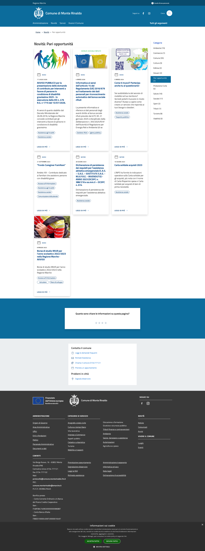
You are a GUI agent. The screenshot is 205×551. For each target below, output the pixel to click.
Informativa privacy (111, 466)
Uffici (35, 431)
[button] (102, 546)
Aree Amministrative (41, 427)
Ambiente (107, 433)
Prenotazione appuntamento (79, 462)
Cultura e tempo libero (77, 427)
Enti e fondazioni (39, 435)
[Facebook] (142, 13)
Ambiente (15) (159, 48)
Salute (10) (157, 93)
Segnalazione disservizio (77, 466)
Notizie (83, 157)
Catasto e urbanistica (76, 442)
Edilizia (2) (157, 68)
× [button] (202, 525)
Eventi (140, 447)
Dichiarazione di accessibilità (114, 475)
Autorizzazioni (108, 442)
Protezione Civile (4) (160, 87)
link (125, 536)
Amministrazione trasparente (115, 462)
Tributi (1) (157, 108)
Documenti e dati (40, 448)
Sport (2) (156, 103)
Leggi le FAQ (73, 471)
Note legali (107, 471)
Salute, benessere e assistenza (115, 437)
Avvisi (44, 75)
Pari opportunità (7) (160, 79)
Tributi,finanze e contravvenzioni (116, 429)
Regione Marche (39, 3)
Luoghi (141, 443)
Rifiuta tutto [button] (112, 541)
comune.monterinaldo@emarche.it (47, 485)
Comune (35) (158, 58)
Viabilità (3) (157, 118)
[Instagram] (148, 13)
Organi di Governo (40, 422)
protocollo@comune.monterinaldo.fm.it (49, 478)
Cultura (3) (157, 63)
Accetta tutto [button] (93, 541)
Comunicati (142, 427)
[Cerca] (169, 13)
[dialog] (102, 536)
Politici (35, 439)
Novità (46, 32)
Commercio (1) (159, 53)
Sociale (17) (158, 98)
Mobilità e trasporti (75, 449)
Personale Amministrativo (43, 444)
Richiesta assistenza (76, 475)
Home (38, 32)
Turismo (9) (157, 113)
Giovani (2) (157, 73)
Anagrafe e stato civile (77, 422)
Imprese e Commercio (76, 434)
